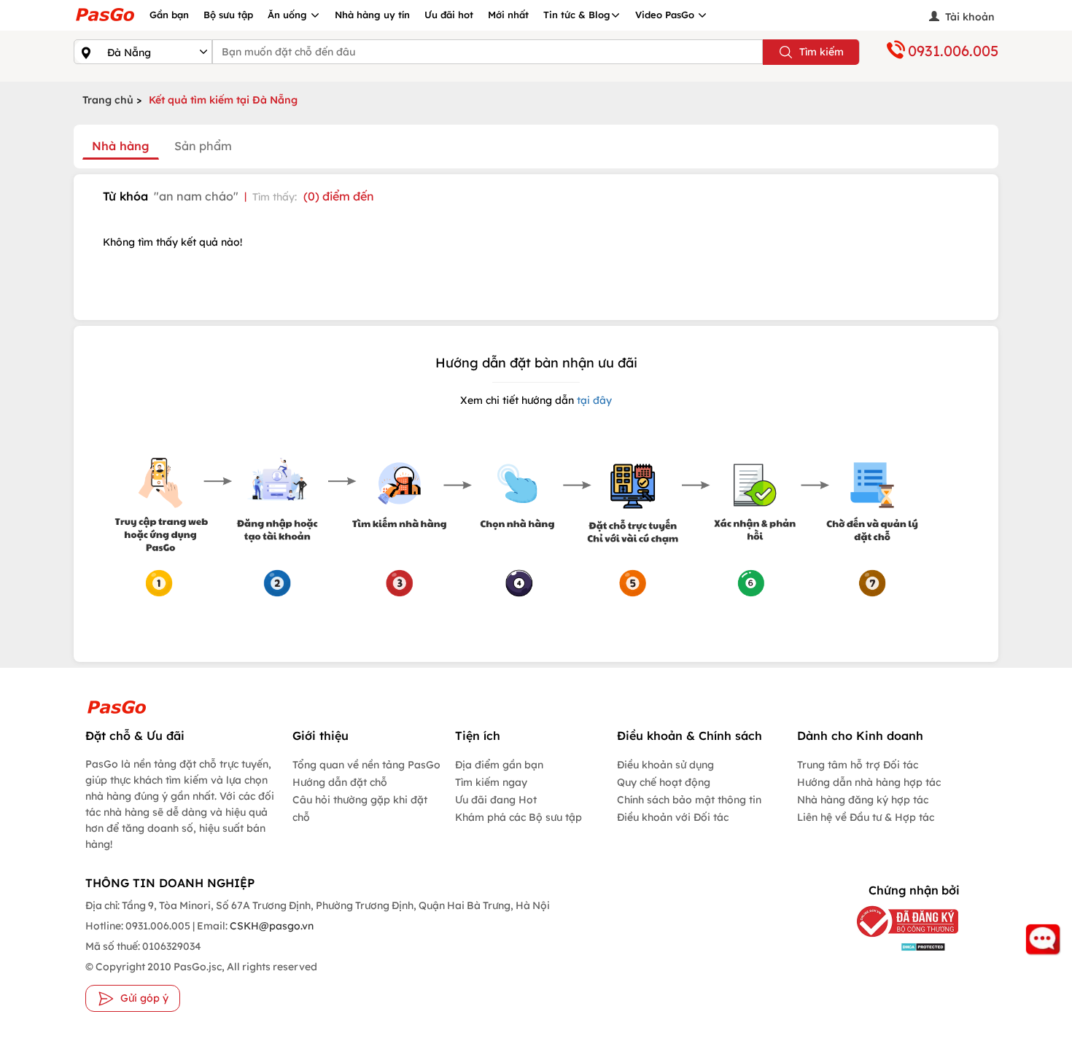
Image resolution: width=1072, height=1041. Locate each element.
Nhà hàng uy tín (372, 14)
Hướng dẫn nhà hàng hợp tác (869, 782)
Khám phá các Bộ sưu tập (518, 817)
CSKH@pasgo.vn (271, 925)
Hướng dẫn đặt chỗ (339, 782)
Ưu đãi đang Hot (496, 799)
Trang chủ (107, 99)
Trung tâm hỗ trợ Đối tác (857, 764)
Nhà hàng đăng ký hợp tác (862, 799)
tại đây (593, 400)
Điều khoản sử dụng (665, 764)
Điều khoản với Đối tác (673, 817)
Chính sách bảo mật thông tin (689, 799)
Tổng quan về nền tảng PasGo (366, 764)
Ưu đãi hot (448, 14)
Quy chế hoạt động (663, 782)
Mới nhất (508, 14)
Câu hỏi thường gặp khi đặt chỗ (359, 808)
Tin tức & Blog (576, 14)
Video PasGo (666, 14)
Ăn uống (289, 14)
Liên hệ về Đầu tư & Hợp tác (865, 817)
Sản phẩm (203, 146)
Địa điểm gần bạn (499, 764)
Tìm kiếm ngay (491, 782)
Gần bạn (169, 14)
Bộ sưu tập (228, 14)
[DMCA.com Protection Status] (897, 946)
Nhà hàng (120, 146)
